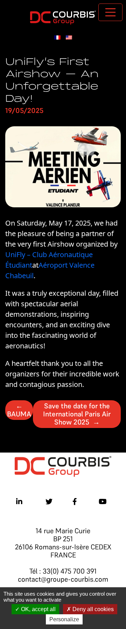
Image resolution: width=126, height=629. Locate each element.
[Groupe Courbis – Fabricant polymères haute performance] (63, 16)
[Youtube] (103, 501)
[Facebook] (74, 501)
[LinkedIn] (19, 501)
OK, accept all (38, 609)
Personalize (64, 619)
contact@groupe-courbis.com (63, 579)
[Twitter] (49, 501)
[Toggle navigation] (110, 12)
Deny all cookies (92, 609)
